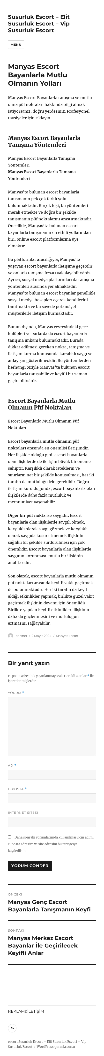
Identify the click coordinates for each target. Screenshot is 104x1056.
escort (13, 1042)
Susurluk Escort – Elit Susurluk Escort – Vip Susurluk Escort (39, 23)
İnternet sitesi (23, 812)
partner (21, 636)
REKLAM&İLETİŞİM (26, 1011)
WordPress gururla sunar (56, 1047)
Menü (16, 44)
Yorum (16, 693)
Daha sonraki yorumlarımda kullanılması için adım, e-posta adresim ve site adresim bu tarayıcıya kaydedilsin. (51, 844)
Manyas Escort (67, 636)
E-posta (17, 789)
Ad (12, 765)
